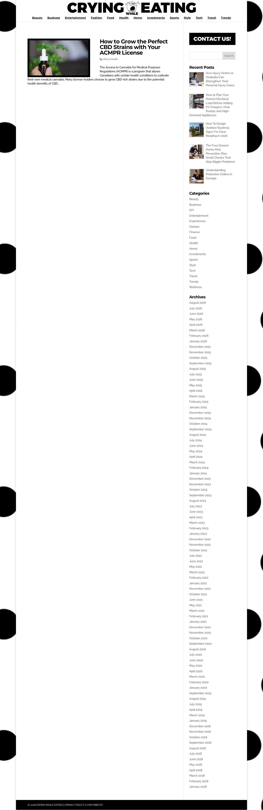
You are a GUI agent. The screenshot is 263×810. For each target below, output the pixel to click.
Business (53, 17)
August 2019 (197, 698)
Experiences (197, 221)
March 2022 (197, 572)
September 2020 (200, 643)
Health (124, 17)
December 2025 (200, 346)
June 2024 (196, 445)
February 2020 (199, 682)
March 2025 (197, 396)
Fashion (96, 17)
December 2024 (200, 412)
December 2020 (200, 627)
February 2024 (198, 467)
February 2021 (198, 616)
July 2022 (195, 555)
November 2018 (200, 731)
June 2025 (196, 379)
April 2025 (195, 390)
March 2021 (196, 610)
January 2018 (198, 786)
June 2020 (196, 660)
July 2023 (195, 506)
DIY (191, 210)
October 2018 (198, 737)
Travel (212, 17)
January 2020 (198, 687)
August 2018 (197, 748)
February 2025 (198, 401)
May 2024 (195, 451)
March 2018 (197, 775)
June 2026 (196, 313)
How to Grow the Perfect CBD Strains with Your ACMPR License (134, 47)
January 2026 (198, 341)
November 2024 (200, 418)
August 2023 (197, 500)
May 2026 (195, 319)
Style (187, 17)
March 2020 (197, 676)
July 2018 (195, 753)
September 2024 (200, 429)
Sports (174, 17)
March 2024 (197, 462)
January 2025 (198, 407)
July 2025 (195, 374)
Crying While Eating (49, 804)
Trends (226, 17)
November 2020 (200, 632)
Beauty (37, 17)
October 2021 (198, 594)
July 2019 (195, 704)
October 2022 (198, 550)
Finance (194, 232)
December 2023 (200, 478)
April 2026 (196, 324)
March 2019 (197, 715)
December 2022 (200, 539)
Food (110, 17)
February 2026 (199, 335)
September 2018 (200, 742)
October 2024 (198, 423)
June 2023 (196, 511)
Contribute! (95, 804)
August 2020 (197, 649)
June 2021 (196, 599)
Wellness (195, 287)
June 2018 (196, 759)
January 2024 (198, 473)
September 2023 (200, 495)
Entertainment (75, 17)
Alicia (106, 59)
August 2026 (197, 302)
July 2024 (195, 440)
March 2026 (197, 330)
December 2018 (200, 726)
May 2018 (195, 764)
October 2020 (198, 638)
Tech (199, 17)
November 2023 (200, 484)
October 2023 (198, 489)
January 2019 (198, 720)
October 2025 (198, 357)
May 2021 (195, 605)
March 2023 (197, 522)
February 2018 (198, 781)
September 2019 (200, 693)
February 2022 (198, 577)
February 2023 (198, 528)
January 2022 (198, 583)
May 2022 (195, 566)
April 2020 (196, 671)
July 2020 (195, 654)
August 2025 (197, 368)
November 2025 (200, 352)
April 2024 (195, 456)
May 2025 (195, 385)
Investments (156, 17)
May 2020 (195, 665)
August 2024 (197, 434)
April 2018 (195, 770)
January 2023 (198, 533)
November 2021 (200, 588)
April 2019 (195, 709)
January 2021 (198, 621)
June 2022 (196, 561)
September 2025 (200, 363)
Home (138, 17)
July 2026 (195, 308)
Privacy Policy (74, 804)
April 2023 (195, 517)
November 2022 (200, 544)
